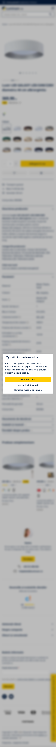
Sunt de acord (28, 379)
